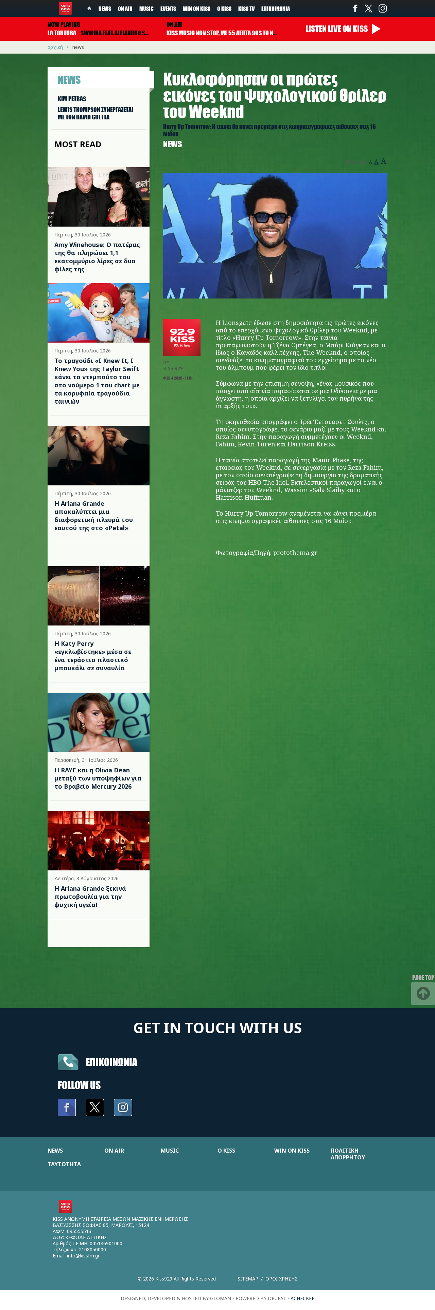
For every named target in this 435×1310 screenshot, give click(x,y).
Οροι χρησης (281, 1278)
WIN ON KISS (292, 1150)
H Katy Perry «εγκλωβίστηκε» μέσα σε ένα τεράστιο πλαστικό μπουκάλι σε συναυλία (92, 655)
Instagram (382, 8)
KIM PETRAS (72, 98)
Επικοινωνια (111, 1062)
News (105, 8)
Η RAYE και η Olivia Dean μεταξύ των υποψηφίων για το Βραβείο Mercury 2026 (97, 778)
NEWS (55, 1150)
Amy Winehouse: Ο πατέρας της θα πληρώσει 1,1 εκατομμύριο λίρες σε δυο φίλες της (97, 256)
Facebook (355, 8)
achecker (303, 1298)
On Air (125, 8)
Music (146, 8)
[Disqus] (275, 665)
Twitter (369, 8)
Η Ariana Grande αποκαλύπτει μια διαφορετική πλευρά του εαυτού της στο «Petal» (93, 515)
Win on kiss (196, 8)
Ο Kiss (224, 8)
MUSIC (170, 1150)
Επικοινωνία (275, 8)
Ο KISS (226, 1150)
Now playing (64, 24)
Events (168, 8)
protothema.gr (295, 552)
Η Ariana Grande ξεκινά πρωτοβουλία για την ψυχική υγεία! (90, 896)
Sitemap (248, 1278)
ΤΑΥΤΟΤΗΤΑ (64, 1164)
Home (89, 8)
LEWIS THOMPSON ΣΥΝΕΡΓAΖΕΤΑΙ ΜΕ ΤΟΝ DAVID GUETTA (95, 113)
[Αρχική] (66, 8)
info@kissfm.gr (83, 1255)
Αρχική (55, 47)
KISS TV (246, 8)
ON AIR (114, 1150)
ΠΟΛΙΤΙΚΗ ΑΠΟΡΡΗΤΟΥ (348, 1154)
